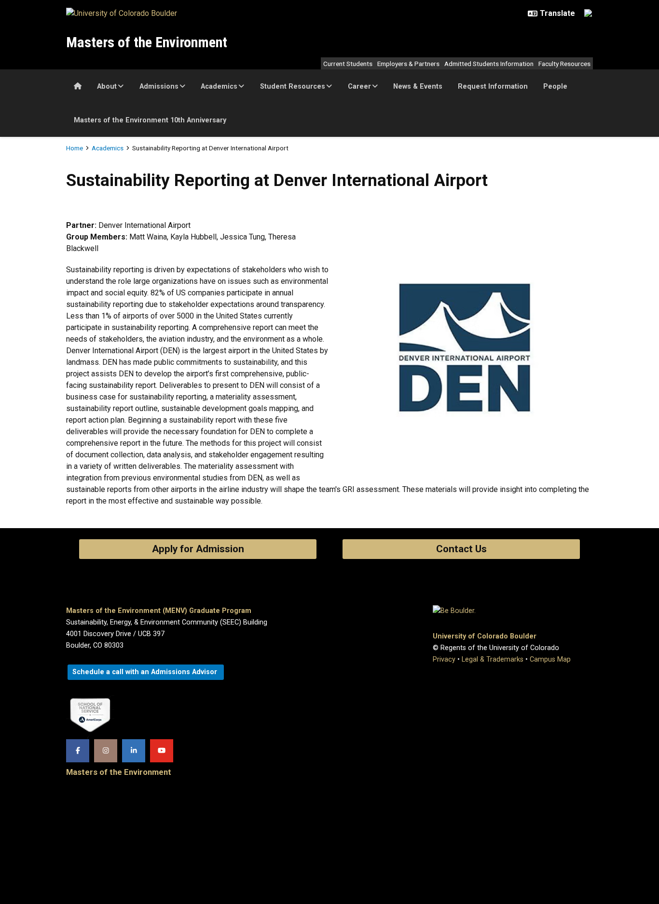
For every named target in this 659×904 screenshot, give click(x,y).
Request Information (493, 86)
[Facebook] (77, 750)
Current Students (347, 63)
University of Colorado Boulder (484, 636)
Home (74, 148)
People (555, 86)
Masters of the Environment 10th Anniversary (150, 120)
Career (359, 86)
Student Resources (292, 86)
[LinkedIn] (133, 750)
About (107, 86)
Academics (219, 86)
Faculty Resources (564, 63)
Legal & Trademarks (492, 659)
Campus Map (550, 659)
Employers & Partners (408, 63)
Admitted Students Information (489, 63)
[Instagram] (105, 750)
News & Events (417, 86)
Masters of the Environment (146, 42)
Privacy (444, 659)
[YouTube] (161, 750)
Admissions (158, 86)
